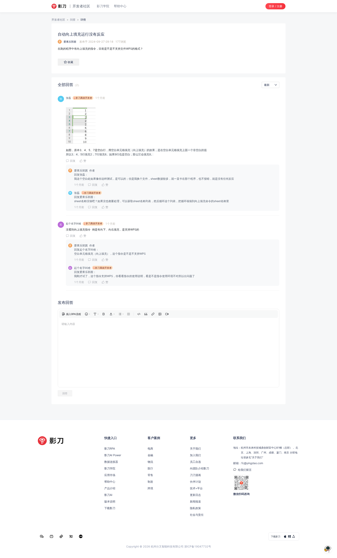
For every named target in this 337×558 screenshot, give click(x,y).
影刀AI (108, 494)
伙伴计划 (195, 481)
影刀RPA (109, 448)
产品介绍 (109, 488)
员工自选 (195, 461)
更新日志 (195, 494)
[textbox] (168, 49)
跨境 (150, 488)
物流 (150, 461)
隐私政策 (195, 508)
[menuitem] (71, 314)
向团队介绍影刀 (199, 468)
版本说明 (109, 501)
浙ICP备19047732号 (197, 546)
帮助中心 (109, 481)
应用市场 (109, 475)
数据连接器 (111, 461)
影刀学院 (109, 468)
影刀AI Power (112, 455)
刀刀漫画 (195, 475)
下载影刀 (109, 508)
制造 (150, 481)
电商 (150, 448)
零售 (150, 475)
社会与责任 (197, 514)
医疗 (150, 468)
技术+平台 (196, 488)
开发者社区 (58, 19)
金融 (150, 455)
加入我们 (195, 455)
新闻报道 (195, 501)
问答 (72, 19)
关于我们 (195, 448)
